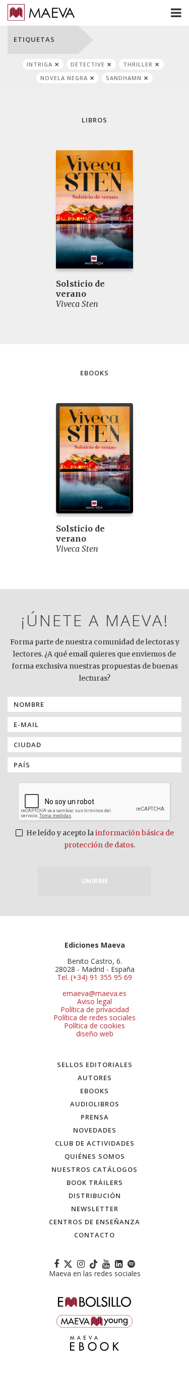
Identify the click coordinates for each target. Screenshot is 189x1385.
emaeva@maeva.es (94, 993)
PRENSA (95, 1117)
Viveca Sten (77, 304)
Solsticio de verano (80, 289)
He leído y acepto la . (99, 838)
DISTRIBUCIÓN (95, 1195)
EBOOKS (94, 1090)
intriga (39, 64)
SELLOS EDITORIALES (95, 1064)
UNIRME (94, 880)
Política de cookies (94, 1025)
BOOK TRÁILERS (95, 1182)
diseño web (94, 1033)
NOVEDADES (94, 1130)
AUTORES (95, 1077)
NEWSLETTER (94, 1208)
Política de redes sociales (94, 1017)
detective (88, 64)
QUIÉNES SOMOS (95, 1156)
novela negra (64, 78)
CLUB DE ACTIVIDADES (95, 1143)
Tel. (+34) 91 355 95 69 (94, 977)
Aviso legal (94, 1001)
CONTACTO (94, 1234)
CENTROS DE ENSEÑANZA (94, 1221)
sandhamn (124, 78)
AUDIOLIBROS (94, 1103)
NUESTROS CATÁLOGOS (94, 1169)
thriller (138, 64)
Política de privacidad (94, 1009)
